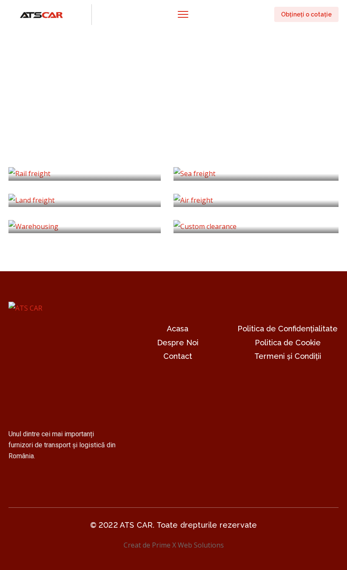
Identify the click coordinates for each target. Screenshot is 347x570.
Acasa (177, 328)
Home (18, 104)
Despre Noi (177, 342)
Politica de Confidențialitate (287, 328)
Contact (177, 356)
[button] (306, 14)
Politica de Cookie (288, 342)
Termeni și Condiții (287, 356)
